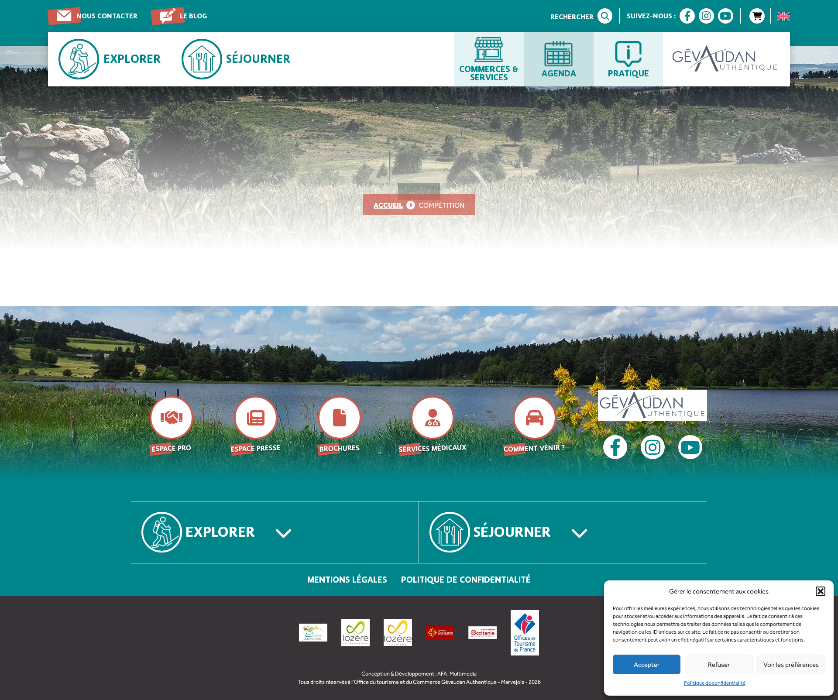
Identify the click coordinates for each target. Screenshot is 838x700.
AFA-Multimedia (457, 673)
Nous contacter (106, 16)
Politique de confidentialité (714, 683)
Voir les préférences (791, 665)
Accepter (646, 665)
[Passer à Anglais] (783, 16)
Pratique (628, 73)
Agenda (559, 73)
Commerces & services (489, 73)
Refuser (719, 665)
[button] (820, 591)
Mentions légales (347, 579)
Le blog (193, 16)
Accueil (388, 205)
